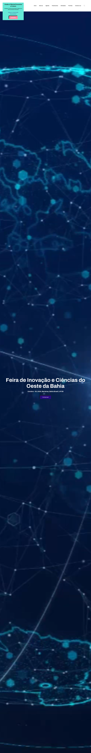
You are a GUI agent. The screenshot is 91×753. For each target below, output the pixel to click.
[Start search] (84, 6)
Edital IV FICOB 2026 (13, 12)
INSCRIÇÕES (13, 14)
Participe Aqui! (45, 397)
